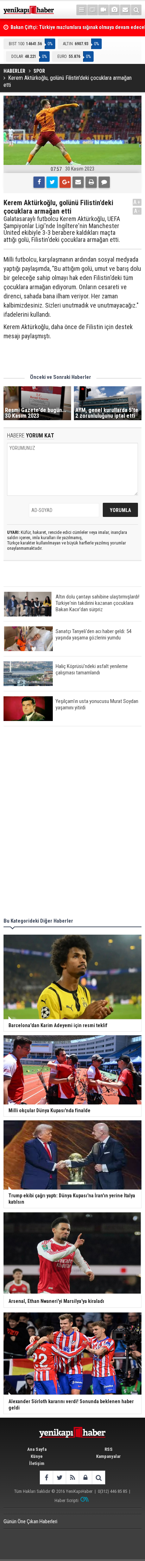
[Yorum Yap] (104, 182)
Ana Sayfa (36, 1449)
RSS (109, 1449)
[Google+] (65, 182)
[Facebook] (39, 182)
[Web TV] (103, 10)
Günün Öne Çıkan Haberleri (30, 1521)
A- (137, 211)
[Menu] (81, 10)
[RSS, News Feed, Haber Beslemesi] (72, 1477)
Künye (37, 1456)
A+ (137, 202)
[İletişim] (125, 10)
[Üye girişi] (85, 1477)
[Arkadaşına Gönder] (78, 182)
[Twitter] (52, 182)
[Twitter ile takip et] (59, 1477)
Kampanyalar (108, 1456)
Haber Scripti (66, 1500)
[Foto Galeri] (114, 10)
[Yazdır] (91, 182)
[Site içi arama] (136, 10)
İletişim (36, 1463)
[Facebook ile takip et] (46, 1477)
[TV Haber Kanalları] (92, 10)
